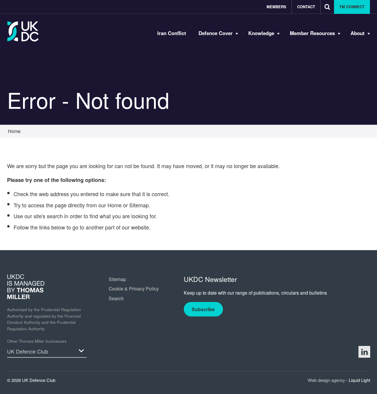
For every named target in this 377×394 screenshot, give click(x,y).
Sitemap (139, 205)
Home (115, 205)
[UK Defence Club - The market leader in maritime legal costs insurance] (23, 31)
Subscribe (203, 309)
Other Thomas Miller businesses (37, 341)
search (55, 216)
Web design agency (327, 380)
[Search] (327, 7)
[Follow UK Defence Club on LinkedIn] (364, 352)
